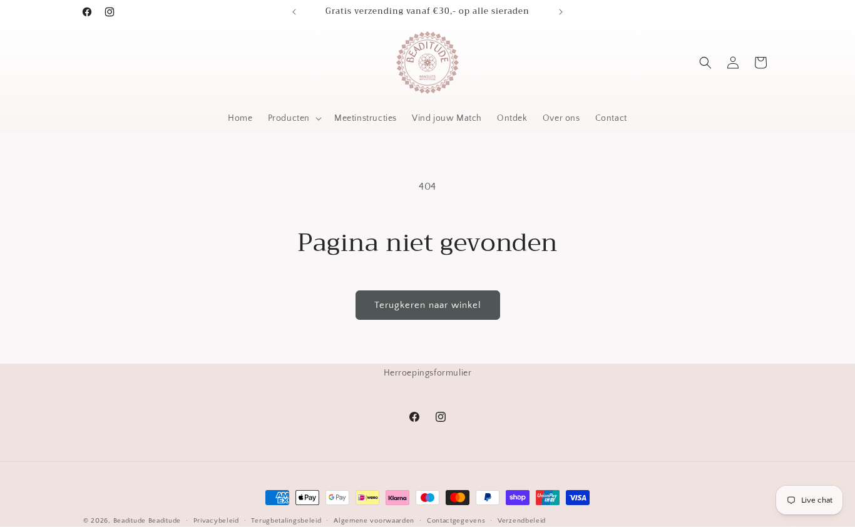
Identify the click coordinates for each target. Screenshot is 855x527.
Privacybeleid (216, 520)
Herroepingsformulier (428, 373)
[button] (293, 118)
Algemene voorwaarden (374, 520)
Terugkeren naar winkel (427, 305)
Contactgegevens (456, 520)
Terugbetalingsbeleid (286, 520)
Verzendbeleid (522, 520)
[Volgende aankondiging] (561, 12)
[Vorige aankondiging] (294, 12)
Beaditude (129, 520)
